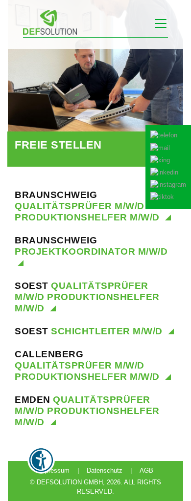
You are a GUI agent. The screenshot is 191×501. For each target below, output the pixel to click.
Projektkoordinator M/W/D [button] (91, 246)
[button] (168, 167)
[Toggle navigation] (160, 23)
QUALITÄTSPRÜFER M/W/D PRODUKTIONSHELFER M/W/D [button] (88, 206)
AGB (146, 470)
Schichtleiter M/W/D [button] (90, 331)
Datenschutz (104, 470)
